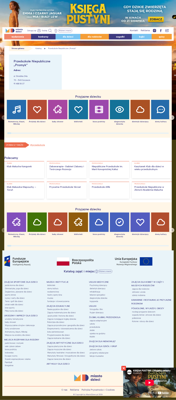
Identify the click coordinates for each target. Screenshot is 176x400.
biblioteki (51, 285)
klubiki (137, 163)
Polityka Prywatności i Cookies (98, 389)
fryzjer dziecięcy (96, 312)
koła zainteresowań (55, 332)
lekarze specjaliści (97, 295)
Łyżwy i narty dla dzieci (14, 298)
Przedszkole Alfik (101, 187)
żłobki (9, 163)
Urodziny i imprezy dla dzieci (21, 315)
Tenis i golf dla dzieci (14, 301)
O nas (64, 389)
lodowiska (9, 353)
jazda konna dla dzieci (14, 285)
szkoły (92, 324)
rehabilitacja (95, 292)
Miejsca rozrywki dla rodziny (21, 339)
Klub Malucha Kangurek (19, 166)
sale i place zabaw (13, 346)
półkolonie (136, 318)
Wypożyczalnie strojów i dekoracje (20, 325)
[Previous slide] (4, 117)
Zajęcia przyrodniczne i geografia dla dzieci (65, 325)
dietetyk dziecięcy (97, 288)
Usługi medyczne (99, 282)
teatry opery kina (54, 295)
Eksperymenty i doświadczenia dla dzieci (64, 328)
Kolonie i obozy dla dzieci (143, 321)
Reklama (145, 30)
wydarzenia (17, 36)
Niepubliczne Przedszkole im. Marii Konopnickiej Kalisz (107, 168)
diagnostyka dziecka (98, 298)
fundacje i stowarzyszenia (58, 301)
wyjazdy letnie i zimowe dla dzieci (146, 315)
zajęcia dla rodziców (140, 289)
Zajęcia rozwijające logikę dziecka (61, 319)
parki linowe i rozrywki (14, 343)
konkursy (43, 36)
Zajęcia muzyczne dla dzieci (59, 349)
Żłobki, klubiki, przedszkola (104, 317)
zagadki (120, 36)
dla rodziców (95, 36)
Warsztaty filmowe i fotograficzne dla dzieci (66, 356)
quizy (162, 36)
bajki (141, 36)
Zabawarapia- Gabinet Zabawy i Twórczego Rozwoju (66, 168)
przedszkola (54, 163)
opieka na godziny (97, 333)
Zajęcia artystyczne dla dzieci (65, 343)
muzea (50, 298)
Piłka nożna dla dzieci (14, 311)
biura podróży (11, 349)
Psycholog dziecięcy (98, 285)
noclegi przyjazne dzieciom (143, 312)
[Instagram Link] (154, 30)
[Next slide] (172, 117)
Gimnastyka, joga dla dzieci (16, 288)
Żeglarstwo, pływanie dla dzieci (18, 292)
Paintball (8, 362)
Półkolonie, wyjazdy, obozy (147, 308)
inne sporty (10, 308)
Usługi (92, 306)
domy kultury (52, 288)
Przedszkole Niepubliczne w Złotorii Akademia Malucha (149, 188)
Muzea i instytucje (58, 282)
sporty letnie (10, 295)
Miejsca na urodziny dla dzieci (17, 335)
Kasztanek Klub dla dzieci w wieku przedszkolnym (149, 168)
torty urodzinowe (12, 328)
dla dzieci (68, 36)
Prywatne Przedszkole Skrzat (65, 187)
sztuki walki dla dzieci (14, 304)
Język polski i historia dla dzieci (60, 316)
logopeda (94, 301)
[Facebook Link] (160, 30)
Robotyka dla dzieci (55, 322)
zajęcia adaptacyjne (98, 320)
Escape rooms (11, 356)
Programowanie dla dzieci (58, 335)
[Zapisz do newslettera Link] (167, 30)
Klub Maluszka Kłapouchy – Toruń (21, 188)
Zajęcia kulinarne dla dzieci (58, 338)
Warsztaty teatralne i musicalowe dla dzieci (66, 353)
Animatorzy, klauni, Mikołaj (16, 332)
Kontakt (134, 30)
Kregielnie (9, 365)
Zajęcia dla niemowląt (102, 341)
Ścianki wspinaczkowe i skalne (18, 359)
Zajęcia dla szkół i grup (103, 346)
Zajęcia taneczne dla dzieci (59, 359)
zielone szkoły (96, 349)
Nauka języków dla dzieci (57, 309)
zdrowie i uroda (138, 292)
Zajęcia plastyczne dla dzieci (59, 346)
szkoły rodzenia (138, 295)
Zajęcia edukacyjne (58, 306)
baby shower (10, 322)
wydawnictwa (53, 292)
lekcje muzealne (97, 356)
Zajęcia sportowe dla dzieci (21, 282)
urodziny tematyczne (14, 319)
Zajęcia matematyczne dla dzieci (61, 312)
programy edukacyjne (99, 353)
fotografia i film (96, 309)
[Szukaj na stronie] (47, 30)
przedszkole (38, 145)
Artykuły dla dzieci (58, 364)
